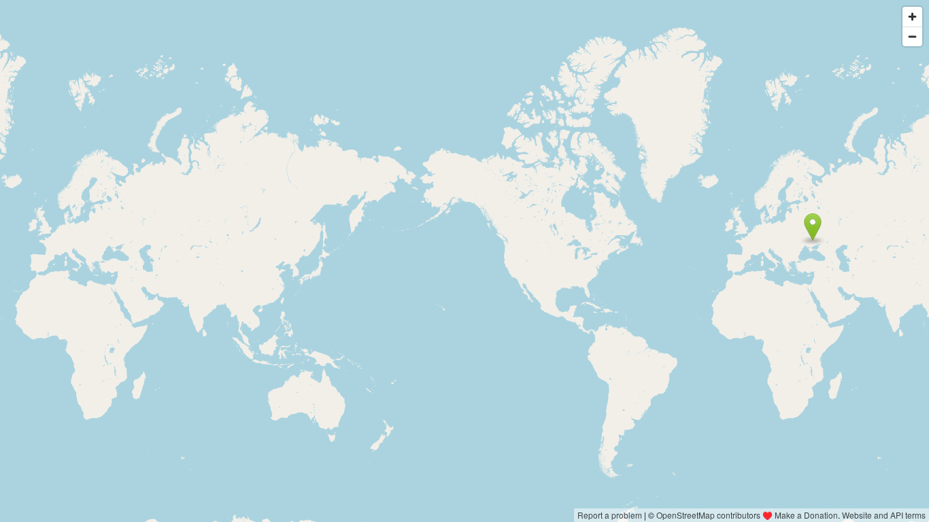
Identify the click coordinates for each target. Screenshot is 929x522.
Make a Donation (806, 515)
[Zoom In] (912, 17)
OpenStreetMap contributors (708, 515)
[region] (464, 261)
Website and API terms (884, 515)
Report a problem (609, 515)
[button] (813, 227)
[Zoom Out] (912, 36)
